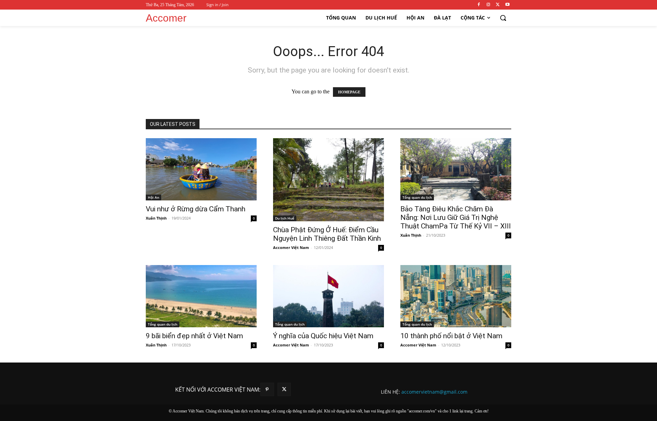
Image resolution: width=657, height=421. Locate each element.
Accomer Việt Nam (291, 247)
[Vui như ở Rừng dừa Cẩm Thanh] (201, 169)
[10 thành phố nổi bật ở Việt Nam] (455, 296)
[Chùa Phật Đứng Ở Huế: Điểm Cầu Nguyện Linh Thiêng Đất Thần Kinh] (328, 179)
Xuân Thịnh (156, 218)
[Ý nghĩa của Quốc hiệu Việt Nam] (328, 296)
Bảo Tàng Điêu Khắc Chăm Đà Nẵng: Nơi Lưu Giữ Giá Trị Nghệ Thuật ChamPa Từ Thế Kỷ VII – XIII (455, 217)
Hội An (153, 197)
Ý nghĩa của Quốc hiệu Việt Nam (323, 336)
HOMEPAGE (349, 92)
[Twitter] (498, 5)
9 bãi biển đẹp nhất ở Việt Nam (194, 336)
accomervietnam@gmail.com (434, 392)
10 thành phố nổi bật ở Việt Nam (451, 336)
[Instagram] (488, 5)
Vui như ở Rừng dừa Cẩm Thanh (195, 209)
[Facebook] (479, 5)
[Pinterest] (267, 389)
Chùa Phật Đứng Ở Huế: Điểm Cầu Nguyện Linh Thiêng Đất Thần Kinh (327, 234)
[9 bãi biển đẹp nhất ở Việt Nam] (201, 296)
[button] (503, 18)
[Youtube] (507, 5)
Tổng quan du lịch (417, 197)
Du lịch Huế (284, 218)
